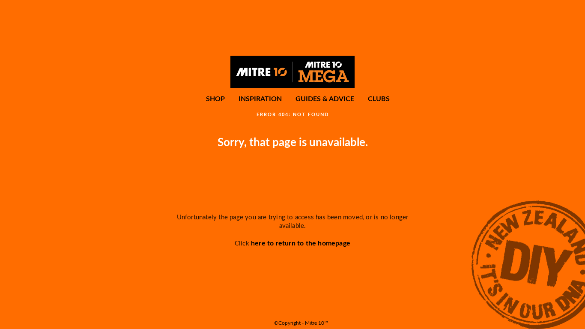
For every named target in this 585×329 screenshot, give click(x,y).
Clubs (379, 99)
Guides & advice (324, 99)
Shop (215, 99)
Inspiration (260, 99)
